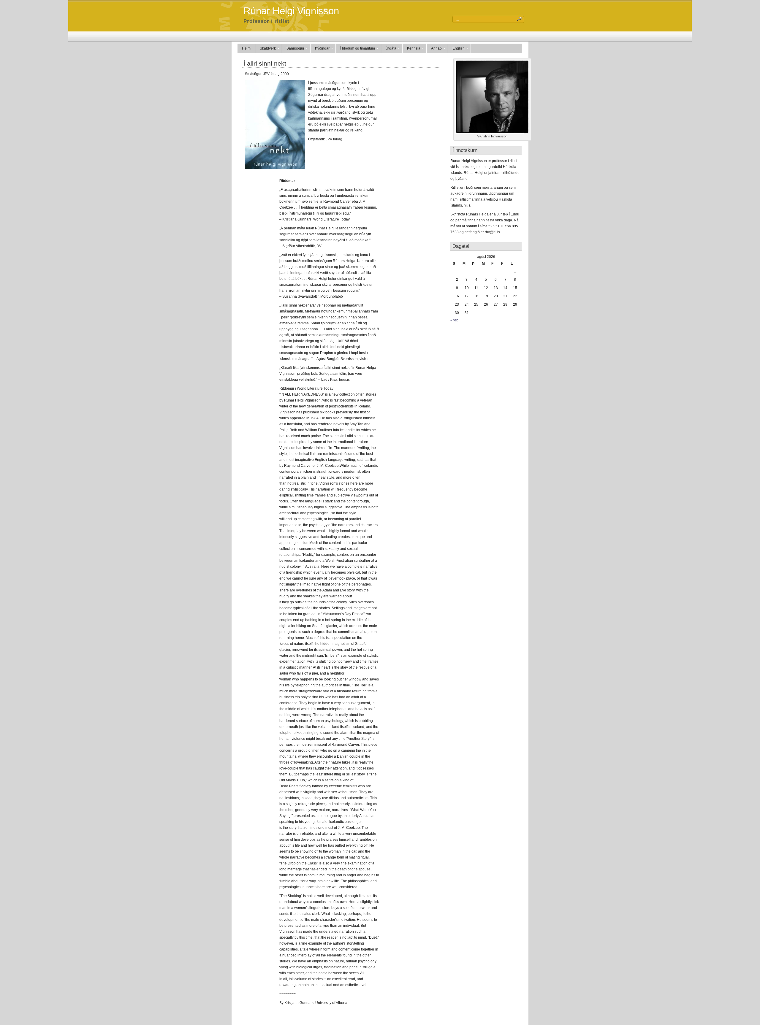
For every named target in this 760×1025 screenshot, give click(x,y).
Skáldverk (268, 48)
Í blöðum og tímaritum (357, 48)
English (458, 48)
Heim (246, 48)
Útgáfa (391, 48)
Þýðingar (322, 48)
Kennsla (413, 48)
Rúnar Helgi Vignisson (291, 10)
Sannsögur (295, 48)
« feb (454, 320)
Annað (436, 48)
